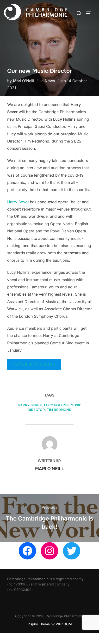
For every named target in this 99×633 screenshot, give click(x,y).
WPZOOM (64, 624)
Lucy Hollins (56, 405)
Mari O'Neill (23, 80)
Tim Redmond (59, 410)
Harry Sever (18, 201)
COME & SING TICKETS (34, 364)
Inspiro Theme (38, 624)
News (50, 80)
